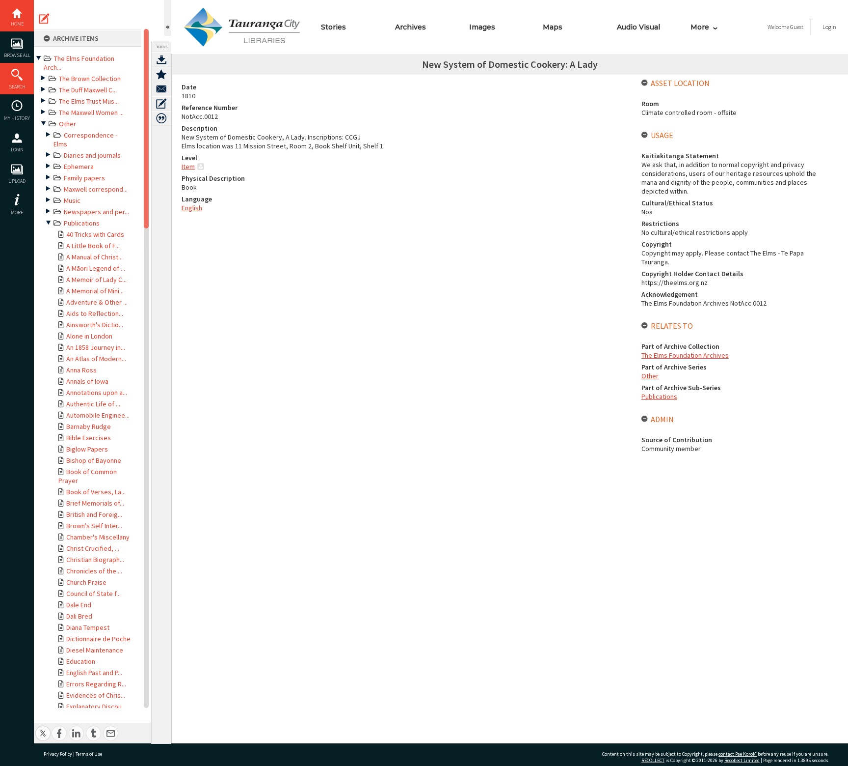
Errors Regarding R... (96, 684)
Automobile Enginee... (98, 415)
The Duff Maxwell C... (88, 89)
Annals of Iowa (87, 381)
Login (17, 149)
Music (72, 200)
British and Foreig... (94, 514)
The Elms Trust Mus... (89, 101)
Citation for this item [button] (161, 118)
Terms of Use (89, 754)
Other (67, 123)
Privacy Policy (58, 754)
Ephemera (79, 166)
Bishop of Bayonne (93, 460)
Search (17, 87)
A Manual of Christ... (94, 257)
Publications (82, 223)
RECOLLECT (652, 760)
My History (17, 118)
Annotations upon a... (96, 392)
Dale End (78, 604)
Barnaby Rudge (88, 426)
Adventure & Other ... (97, 302)
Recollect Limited (742, 760)
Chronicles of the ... (94, 571)
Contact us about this (161, 89)
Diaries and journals (92, 155)
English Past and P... (94, 672)
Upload (17, 181)
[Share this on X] (43, 728)
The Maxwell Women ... (91, 112)
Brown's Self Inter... (94, 525)
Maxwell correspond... (96, 189)
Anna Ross (81, 370)
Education (80, 661)
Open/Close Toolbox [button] (167, 18)
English (192, 207)
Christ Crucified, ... (92, 548)
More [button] (17, 212)
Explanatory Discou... (96, 706)
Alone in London (89, 336)
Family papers (84, 177)
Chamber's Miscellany (98, 537)
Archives (410, 27)
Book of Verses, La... (96, 491)
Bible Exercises (88, 437)
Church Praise (86, 582)
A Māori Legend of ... (95, 268)
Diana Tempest (87, 627)
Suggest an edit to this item (44, 18)
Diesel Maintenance (94, 650)
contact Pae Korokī (737, 754)
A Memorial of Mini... (95, 290)
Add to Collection (161, 74)
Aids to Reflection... (94, 313)
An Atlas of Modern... (96, 358)
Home (17, 24)
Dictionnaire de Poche (98, 638)
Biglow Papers (87, 449)
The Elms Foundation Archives (685, 355)
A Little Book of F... (93, 245)
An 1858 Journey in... (95, 347)
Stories (333, 27)
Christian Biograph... (95, 559)
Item (188, 166)
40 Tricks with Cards (95, 234)
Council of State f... (93, 593)
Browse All (17, 55)
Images (482, 27)
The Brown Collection (90, 78)
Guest (796, 26)
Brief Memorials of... (95, 503)
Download (161, 59)
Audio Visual (638, 27)
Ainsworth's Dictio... (94, 324)
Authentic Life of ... (93, 403)
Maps (552, 27)
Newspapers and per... (96, 211)
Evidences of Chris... (95, 695)
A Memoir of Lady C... (96, 279)
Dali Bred (79, 616)
